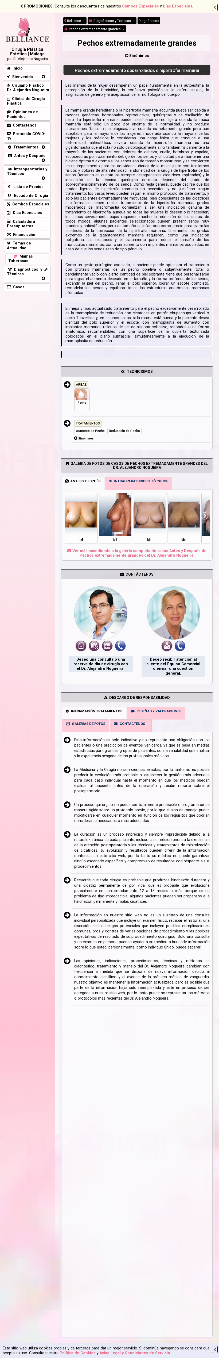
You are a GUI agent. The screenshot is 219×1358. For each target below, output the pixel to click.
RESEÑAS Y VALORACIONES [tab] (158, 711)
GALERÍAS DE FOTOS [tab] (87, 724)
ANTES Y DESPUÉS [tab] (84, 481)
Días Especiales (177, 6)
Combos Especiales (140, 6)
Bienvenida (21, 77)
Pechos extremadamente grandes (94, 29)
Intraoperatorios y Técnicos (27, 171)
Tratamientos (24, 147)
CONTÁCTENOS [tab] (131, 724)
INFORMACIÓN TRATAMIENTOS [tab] (95, 711)
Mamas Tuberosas (20, 258)
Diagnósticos (149, 21)
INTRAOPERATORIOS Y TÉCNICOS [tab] (140, 481)
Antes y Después (28, 156)
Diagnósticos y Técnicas (112, 21)
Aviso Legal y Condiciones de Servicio (135, 1353)
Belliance (74, 21)
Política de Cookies (78, 1353)
